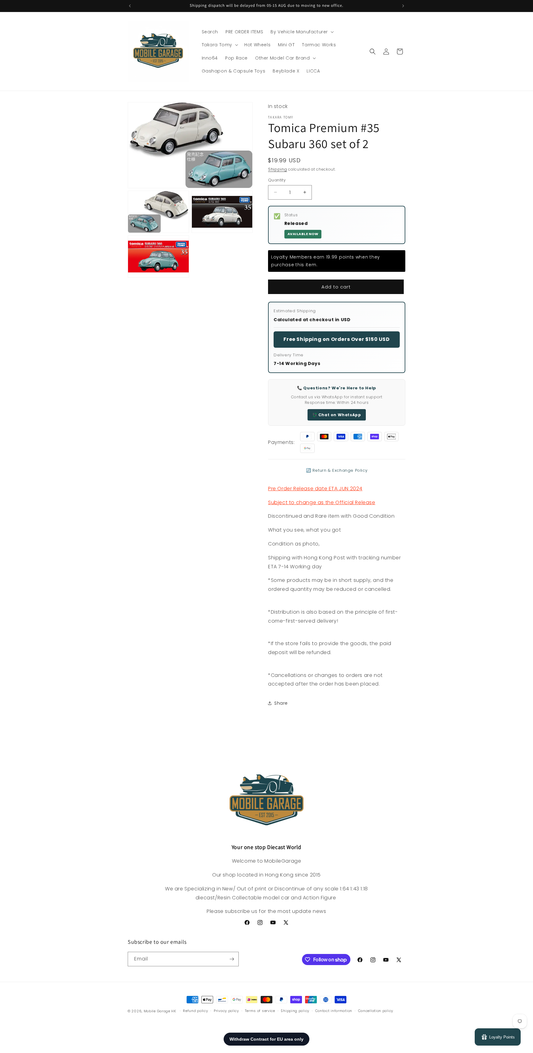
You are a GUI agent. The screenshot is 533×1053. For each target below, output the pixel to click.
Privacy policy (226, 1011)
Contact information (333, 1011)
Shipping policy (295, 1011)
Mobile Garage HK (160, 1011)
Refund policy (195, 1011)
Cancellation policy (375, 1011)
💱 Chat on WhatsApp (336, 414)
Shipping (277, 169)
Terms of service (260, 1011)
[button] (301, 31)
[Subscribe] (231, 959)
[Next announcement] (403, 6)
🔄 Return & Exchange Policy (337, 470)
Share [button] (281, 703)
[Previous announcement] (130, 6)
